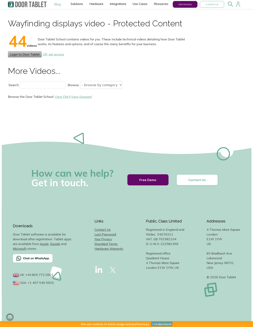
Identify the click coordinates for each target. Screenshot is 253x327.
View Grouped (81, 97)
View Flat (62, 97)
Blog (57, 4)
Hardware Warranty (108, 249)
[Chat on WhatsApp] (42, 261)
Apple (44, 244)
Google (55, 244)
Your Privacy (103, 239)
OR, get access (53, 54)
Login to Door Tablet (25, 54)
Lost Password (105, 234)
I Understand (161, 324)
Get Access (185, 4)
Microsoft (19, 249)
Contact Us (212, 4)
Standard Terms (106, 244)
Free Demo (147, 180)
